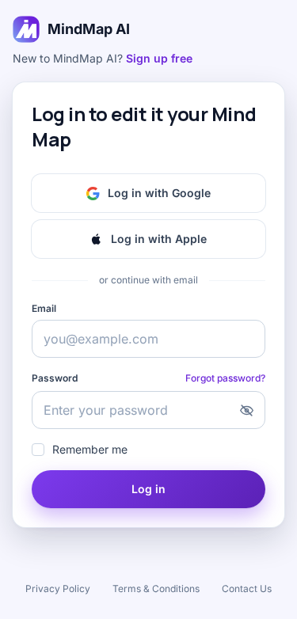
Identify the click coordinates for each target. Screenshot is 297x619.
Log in (148, 489)
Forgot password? (225, 378)
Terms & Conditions (156, 588)
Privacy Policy (57, 588)
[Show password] (246, 410)
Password (55, 378)
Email (44, 308)
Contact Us (247, 588)
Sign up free (159, 58)
